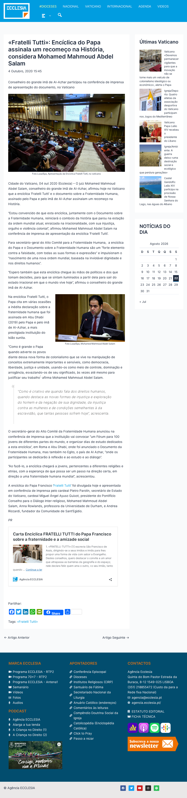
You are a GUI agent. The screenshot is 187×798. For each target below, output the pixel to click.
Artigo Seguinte (115, 637)
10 (147, 272)
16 (142, 278)
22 (176, 278)
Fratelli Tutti (62, 485)
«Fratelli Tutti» (27, 621)
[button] (49, 15)
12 (159, 272)
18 (153, 278)
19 (159, 278)
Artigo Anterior (16, 637)
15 (176, 272)
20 (165, 278)
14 (170, 272)
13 (164, 272)
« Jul (143, 302)
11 (153, 272)
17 (147, 278)
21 (170, 278)
